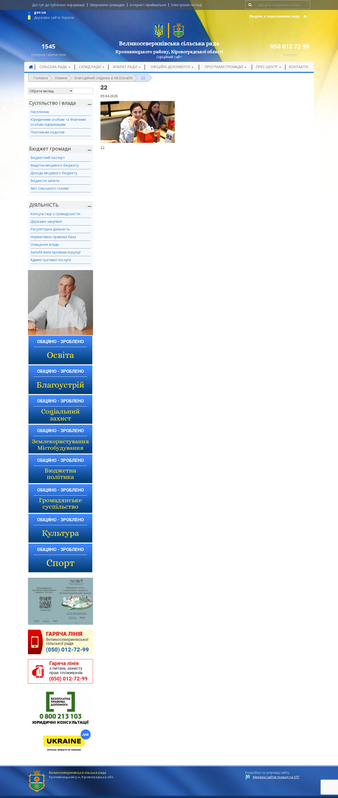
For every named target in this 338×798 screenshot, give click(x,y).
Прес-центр (267, 66)
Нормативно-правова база (53, 236)
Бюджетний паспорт (47, 157)
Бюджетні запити (44, 180)
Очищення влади (44, 244)
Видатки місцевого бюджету (54, 165)
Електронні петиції (186, 4)
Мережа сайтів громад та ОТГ (276, 777)
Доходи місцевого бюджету (53, 173)
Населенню (39, 111)
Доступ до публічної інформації (58, 4)
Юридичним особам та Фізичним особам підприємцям (58, 122)
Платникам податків (47, 132)
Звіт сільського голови (49, 188)
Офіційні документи (170, 66)
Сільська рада (54, 66)
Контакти (298, 66)
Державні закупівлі (46, 221)
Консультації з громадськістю (55, 213)
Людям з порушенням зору (275, 16)
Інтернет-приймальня (148, 4)
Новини (61, 77)
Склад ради (90, 66)
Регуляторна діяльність (50, 229)
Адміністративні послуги (50, 259)
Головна (40, 77)
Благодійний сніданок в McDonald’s (103, 77)
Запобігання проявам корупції (55, 252)
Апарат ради (125, 66)
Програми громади (224, 66)
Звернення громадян (107, 4)
